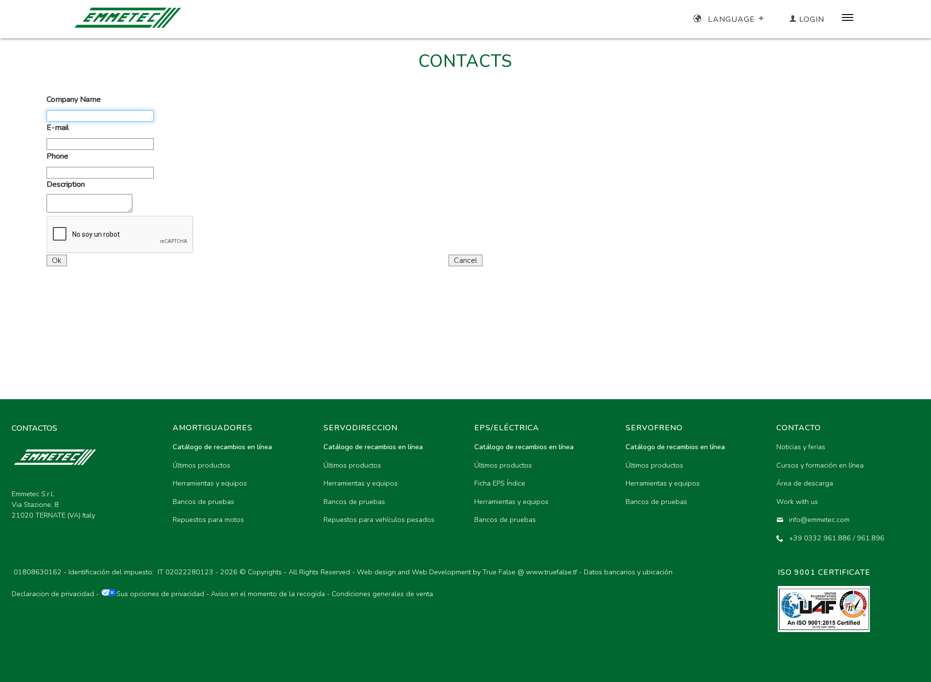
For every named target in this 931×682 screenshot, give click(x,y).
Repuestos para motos (208, 519)
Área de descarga (804, 483)
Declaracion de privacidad (53, 594)
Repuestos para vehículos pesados (378, 519)
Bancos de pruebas (203, 501)
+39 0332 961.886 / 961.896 (836, 538)
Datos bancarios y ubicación (628, 572)
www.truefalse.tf (551, 572)
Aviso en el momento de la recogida (268, 594)
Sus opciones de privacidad (160, 594)
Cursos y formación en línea (820, 465)
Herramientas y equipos (210, 483)
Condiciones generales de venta (382, 594)
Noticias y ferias (800, 447)
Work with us (797, 501)
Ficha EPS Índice (499, 483)
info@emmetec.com (819, 519)
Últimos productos (201, 465)
